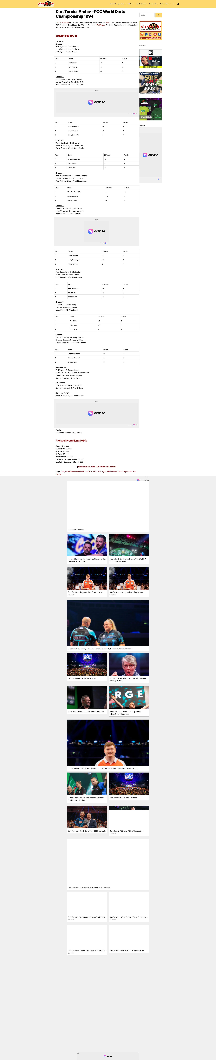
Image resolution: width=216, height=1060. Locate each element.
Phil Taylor (101, 25)
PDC (108, 22)
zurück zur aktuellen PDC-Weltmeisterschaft (97, 466)
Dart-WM (88, 471)
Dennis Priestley (62, 22)
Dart (62, 471)
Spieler (129, 4)
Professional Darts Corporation (119, 471)
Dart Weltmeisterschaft (74, 471)
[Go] (158, 15)
